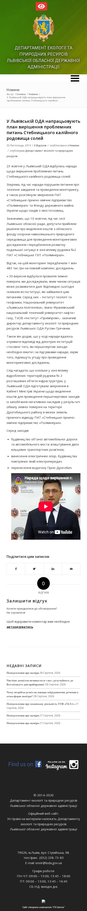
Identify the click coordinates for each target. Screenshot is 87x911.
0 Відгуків (40, 145)
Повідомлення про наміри (23, 673)
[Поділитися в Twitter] (34, 569)
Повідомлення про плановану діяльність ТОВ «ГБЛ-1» (41, 704)
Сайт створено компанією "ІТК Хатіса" (43, 907)
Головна (21, 94)
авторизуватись (20, 627)
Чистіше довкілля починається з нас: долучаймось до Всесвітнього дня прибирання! (40, 682)
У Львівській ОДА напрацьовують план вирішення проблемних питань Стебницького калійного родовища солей (43, 129)
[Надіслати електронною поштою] (71, 569)
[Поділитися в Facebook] (16, 569)
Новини (13, 89)
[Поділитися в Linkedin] (53, 569)
